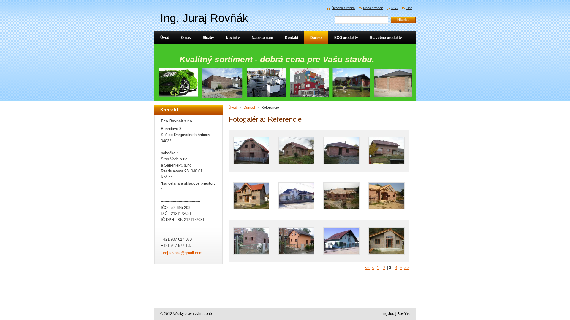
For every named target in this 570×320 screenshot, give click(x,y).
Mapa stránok (373, 8)
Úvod (233, 107)
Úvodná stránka (343, 8)
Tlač (409, 8)
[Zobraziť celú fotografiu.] (251, 151)
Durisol (249, 107)
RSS (394, 8)
